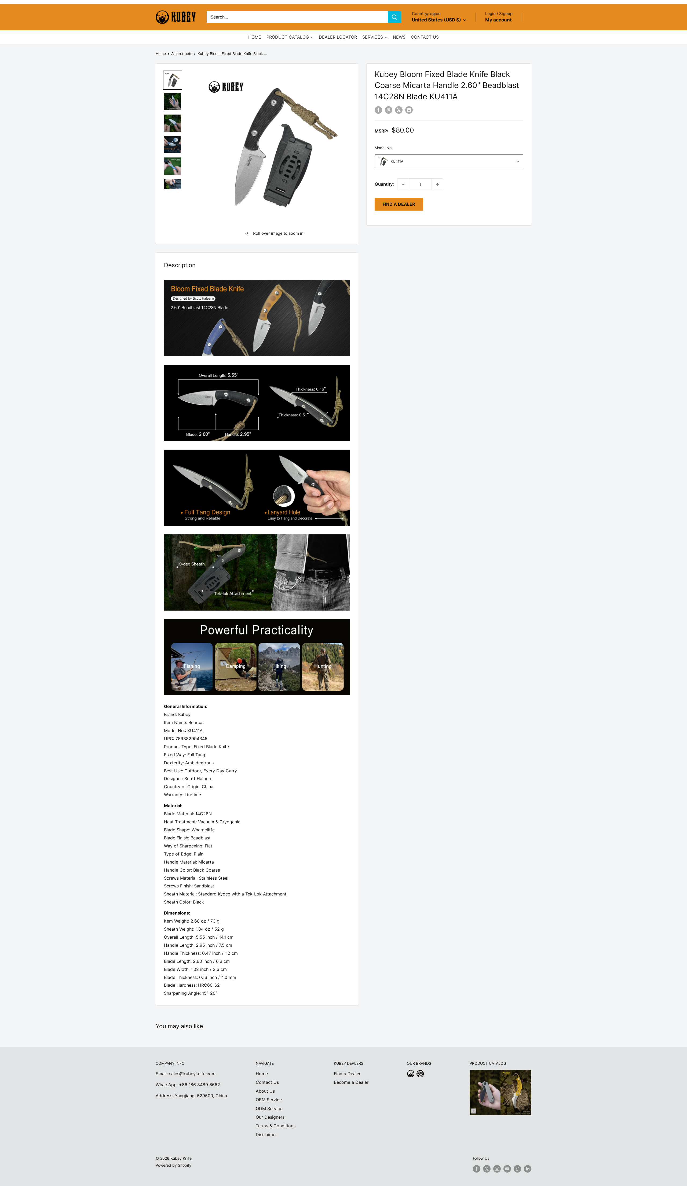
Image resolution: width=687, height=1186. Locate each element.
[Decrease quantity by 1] (403, 184)
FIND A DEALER (399, 204)
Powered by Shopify (173, 1165)
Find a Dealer (347, 1073)
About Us (265, 1091)
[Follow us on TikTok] (517, 1168)
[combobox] (449, 161)
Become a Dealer (351, 1082)
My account (498, 20)
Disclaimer (266, 1134)
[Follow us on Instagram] (497, 1168)
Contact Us (267, 1082)
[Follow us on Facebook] (476, 1168)
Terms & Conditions (275, 1125)
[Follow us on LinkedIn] (527, 1168)
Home (161, 53)
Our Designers (270, 1117)
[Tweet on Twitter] (399, 110)
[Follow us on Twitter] (487, 1168)
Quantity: (384, 184)
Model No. (384, 147)
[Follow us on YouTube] (507, 1168)
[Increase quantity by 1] (437, 184)
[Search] (394, 17)
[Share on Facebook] (378, 110)
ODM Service (269, 1108)
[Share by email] (409, 110)
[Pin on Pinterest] (388, 110)
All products (181, 53)
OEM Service (269, 1099)
